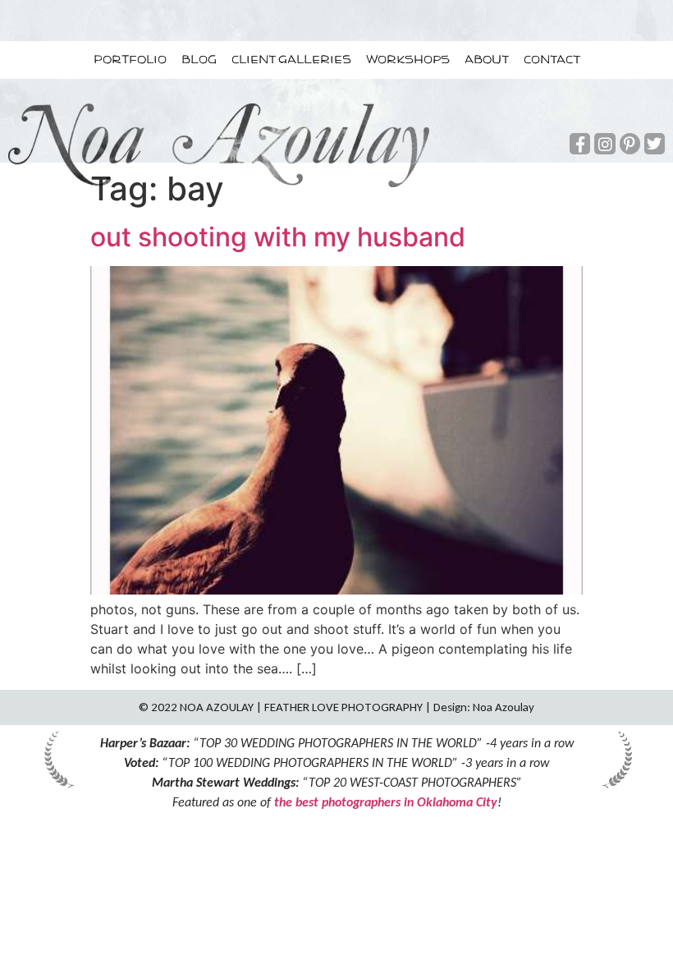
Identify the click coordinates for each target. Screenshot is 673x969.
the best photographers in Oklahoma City (385, 802)
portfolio (130, 60)
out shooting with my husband (277, 237)
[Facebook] (580, 143)
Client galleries (291, 60)
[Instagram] (604, 143)
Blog (199, 60)
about (487, 60)
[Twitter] (654, 143)
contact (552, 60)
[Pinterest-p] (630, 143)
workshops (408, 60)
